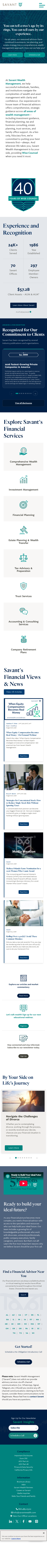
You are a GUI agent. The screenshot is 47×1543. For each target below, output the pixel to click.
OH (7, 1328)
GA (7, 1319)
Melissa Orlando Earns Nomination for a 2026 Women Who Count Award (23, 869)
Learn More (12, 55)
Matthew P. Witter (11, 724)
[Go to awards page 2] (19, 393)
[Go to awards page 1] (17, 393)
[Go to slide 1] (16, 1158)
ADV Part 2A (23, 1461)
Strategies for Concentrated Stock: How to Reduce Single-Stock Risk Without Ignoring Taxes (23, 803)
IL (14, 1319)
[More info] (30, 312)
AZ (13, 1315)
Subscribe (15, 1428)
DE (32, 1315)
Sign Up (23, 1056)
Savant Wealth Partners (23, 1487)
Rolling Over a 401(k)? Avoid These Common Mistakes (21, 937)
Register (23, 1026)
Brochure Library (23, 1482)
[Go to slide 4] (22, 1157)
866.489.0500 (24, 1509)
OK (13, 1328)
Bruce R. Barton (11, 794)
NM (32, 1324)
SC (38, 1328)
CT (26, 1315)
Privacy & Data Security (23, 1467)
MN (19, 1324)
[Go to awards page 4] (23, 393)
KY (31, 1319)
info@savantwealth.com (24, 1512)
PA (26, 1328)
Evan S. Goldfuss (11, 726)
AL (7, 1315)
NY (39, 1324)
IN (19, 1319)
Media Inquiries (23, 1493)
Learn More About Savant (23, 305)
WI (33, 1333)
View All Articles (14, 692)
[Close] (43, 1533)
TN (14, 1333)
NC (25, 1324)
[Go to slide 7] (29, 1157)
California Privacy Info (23, 1470)
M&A (24, 1485)
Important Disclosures (23, 1455)
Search (23, 1295)
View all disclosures (23, 403)
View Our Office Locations (24, 1516)
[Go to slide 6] (26, 1157)
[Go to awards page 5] (25, 393)
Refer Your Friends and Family (23, 1496)
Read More (23, 756)
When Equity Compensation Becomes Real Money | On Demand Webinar (22, 733)
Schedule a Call (34, 55)
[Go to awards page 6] (27, 393)
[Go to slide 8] (31, 1157)
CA (19, 1315)
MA (37, 1319)
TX (20, 1333)
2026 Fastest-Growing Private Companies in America (21, 365)
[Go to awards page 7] (29, 393)
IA (25, 1319)
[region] (23, 368)
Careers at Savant (23, 1490)
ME (6, 1324)
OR (20, 1328)
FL (38, 1315)
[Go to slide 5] (24, 1157)
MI (12, 1324)
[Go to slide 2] (18, 1157)
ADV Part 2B (23, 1464)
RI (33, 1328)
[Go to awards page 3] (21, 393)
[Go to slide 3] (20, 1157)
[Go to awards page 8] (30, 393)
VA (27, 1333)
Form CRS (23, 1458)
